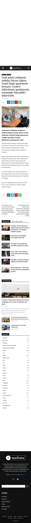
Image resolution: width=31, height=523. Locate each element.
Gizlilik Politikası (6, 501)
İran (4, 363)
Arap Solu (5, 340)
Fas (4, 353)
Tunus (4, 398)
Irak (4, 360)
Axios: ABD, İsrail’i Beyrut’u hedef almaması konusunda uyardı (19, 253)
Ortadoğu (10, 72)
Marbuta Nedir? (6, 506)
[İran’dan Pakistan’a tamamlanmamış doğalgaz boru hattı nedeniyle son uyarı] (15, 291)
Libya (4, 375)
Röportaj (5, 388)
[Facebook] (8, 102)
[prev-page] (3, 276)
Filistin (3, 263)
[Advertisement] (15, 16)
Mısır (4, 380)
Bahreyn (5, 343)
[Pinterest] (16, 102)
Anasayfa (4, 496)
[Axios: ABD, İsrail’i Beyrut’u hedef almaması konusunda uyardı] (6, 254)
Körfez (4, 368)
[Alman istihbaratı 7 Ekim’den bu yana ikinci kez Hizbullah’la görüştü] (6, 269)
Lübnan (15, 72)
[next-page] (5, 276)
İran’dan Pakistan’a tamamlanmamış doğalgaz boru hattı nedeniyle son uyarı (15, 302)
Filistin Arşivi (6, 358)
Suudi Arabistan (7, 395)
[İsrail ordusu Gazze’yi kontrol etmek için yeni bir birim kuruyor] (6, 319)
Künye (3, 504)
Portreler (5, 385)
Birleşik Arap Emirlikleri (9, 348)
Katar (4, 365)
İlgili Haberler (6, 221)
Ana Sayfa (4, 72)
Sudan (4, 390)
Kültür (4, 370)
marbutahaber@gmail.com (18, 474)
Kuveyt (4, 373)
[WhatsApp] (20, 102)
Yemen (4, 408)
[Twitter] (12, 102)
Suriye (4, 393)
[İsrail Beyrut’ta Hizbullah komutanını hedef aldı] (6, 238)
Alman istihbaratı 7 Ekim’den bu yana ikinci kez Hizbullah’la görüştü (20, 269)
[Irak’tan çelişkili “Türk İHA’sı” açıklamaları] (6, 327)
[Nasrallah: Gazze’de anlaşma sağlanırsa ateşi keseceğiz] (6, 261)
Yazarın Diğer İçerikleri (17, 221)
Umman (5, 403)
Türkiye (5, 400)
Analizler (5, 338)
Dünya (4, 350)
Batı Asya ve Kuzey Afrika (7, 297)
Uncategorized (6, 405)
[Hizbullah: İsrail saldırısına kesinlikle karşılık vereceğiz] (6, 246)
